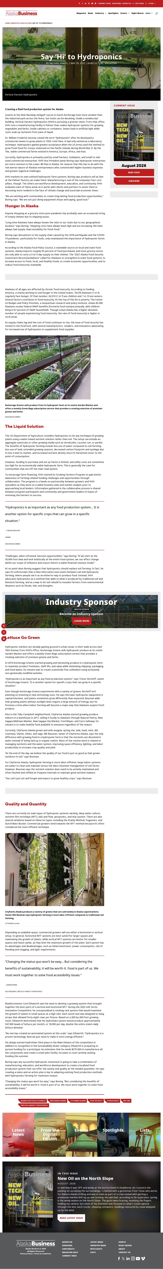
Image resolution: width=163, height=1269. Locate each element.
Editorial (139, 3)
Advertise (127, 3)
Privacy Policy (26, 1253)
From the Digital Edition (50, 1134)
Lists (148, 13)
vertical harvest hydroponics (34, 1105)
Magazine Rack (70, 1252)
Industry (99, 13)
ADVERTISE (67, 1242)
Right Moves (138, 13)
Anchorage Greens (58, 1101)
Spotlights (113, 13)
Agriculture (95, 63)
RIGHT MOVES (125, 1245)
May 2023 (126, 1101)
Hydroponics (113, 1101)
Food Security (96, 1101)
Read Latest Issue (71, 1218)
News (90, 13)
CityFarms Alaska (78, 1101)
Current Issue (104, 3)
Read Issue (134, 172)
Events (123, 13)
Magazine (81, 13)
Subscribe (116, 3)
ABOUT (122, 1249)
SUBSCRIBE (67, 1245)
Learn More (81, 621)
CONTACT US (124, 1252)
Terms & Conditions (42, 1253)
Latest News (18, 1132)
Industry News (98, 1245)
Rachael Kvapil (58, 63)
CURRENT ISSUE (69, 1255)
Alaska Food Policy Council (33, 1101)
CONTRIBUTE (68, 1249)
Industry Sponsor (81, 609)
